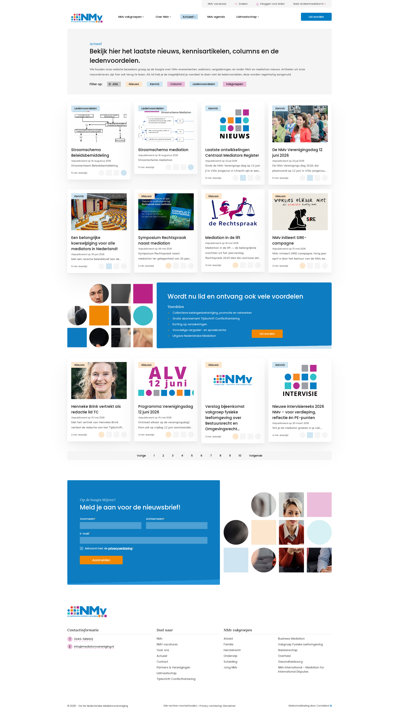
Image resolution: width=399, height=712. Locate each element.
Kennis (154, 84)
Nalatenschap (288, 650)
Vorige (141, 455)
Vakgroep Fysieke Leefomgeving (300, 644)
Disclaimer (229, 706)
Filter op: (96, 84)
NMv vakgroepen (130, 17)
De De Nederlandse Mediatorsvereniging (103, 706)
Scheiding (230, 662)
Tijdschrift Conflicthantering (176, 679)
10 (240, 455)
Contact (162, 662)
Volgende (255, 455)
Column (176, 84)
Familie (228, 644)
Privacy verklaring (210, 706)
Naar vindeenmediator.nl (308, 4)
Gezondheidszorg (290, 662)
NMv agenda (216, 17)
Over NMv (162, 17)
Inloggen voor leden (272, 4)
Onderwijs (230, 656)
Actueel (188, 17)
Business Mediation (291, 639)
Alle (115, 84)
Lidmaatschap (246, 17)
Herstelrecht (232, 650)
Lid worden (316, 17)
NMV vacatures (217, 4)
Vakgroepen (234, 84)
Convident (323, 705)
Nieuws (134, 84)
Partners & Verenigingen (173, 667)
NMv (159, 639)
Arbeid (228, 639)
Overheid (284, 656)
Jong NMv (230, 667)
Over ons (163, 650)
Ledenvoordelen (204, 84)
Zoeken (243, 4)
